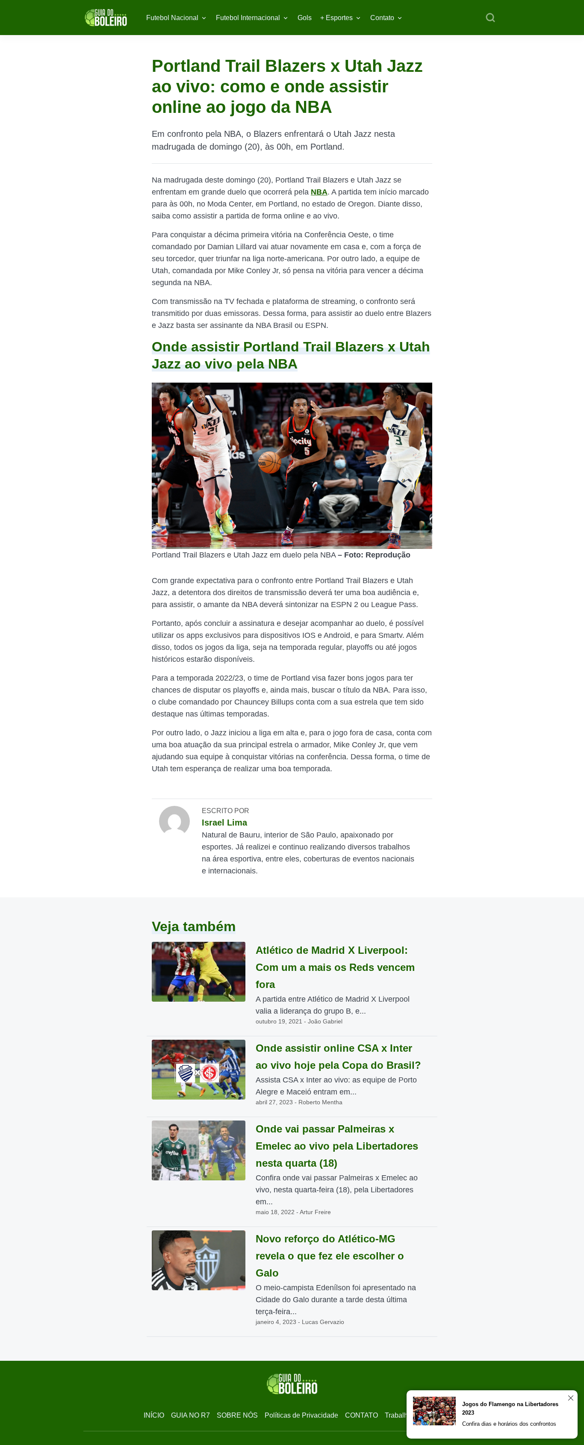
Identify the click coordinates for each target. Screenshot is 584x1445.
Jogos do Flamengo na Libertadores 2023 (510, 1408)
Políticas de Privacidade (301, 1415)
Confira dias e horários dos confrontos (509, 1424)
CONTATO (361, 1415)
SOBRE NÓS (237, 1415)
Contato (382, 17)
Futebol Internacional (248, 17)
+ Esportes (336, 17)
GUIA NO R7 (190, 1415)
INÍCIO (154, 1415)
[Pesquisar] (490, 18)
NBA (319, 192)
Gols (305, 17)
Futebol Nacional (172, 17)
